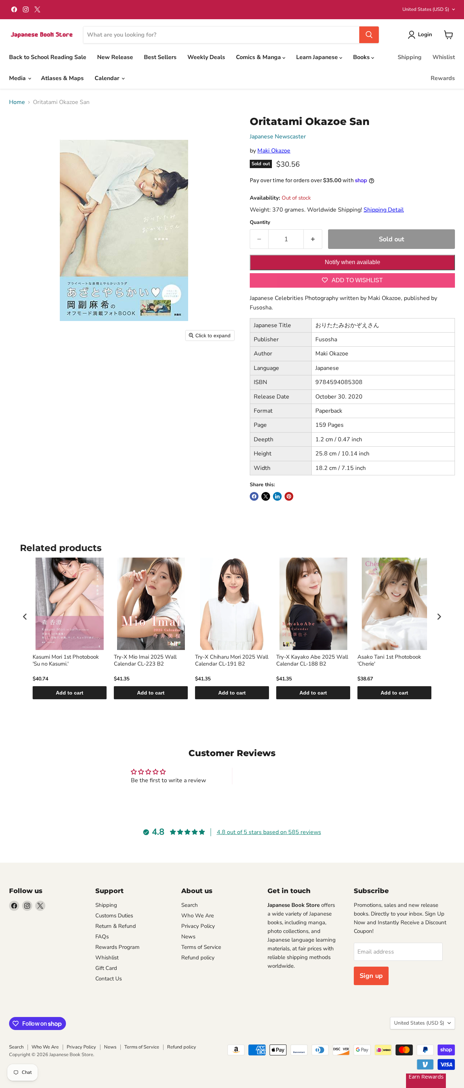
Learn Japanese (317, 57)
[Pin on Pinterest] (289, 496)
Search (189, 905)
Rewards (443, 78)
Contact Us (108, 978)
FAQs (102, 936)
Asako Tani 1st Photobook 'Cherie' (389, 661)
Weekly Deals (206, 57)
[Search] (369, 34)
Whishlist (107, 957)
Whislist (443, 57)
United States (425, 9)
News (188, 936)
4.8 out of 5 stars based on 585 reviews (269, 832)
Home (17, 102)
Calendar (108, 78)
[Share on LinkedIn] (277, 496)
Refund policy (198, 957)
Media (18, 78)
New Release (115, 57)
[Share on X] (265, 496)
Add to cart (69, 693)
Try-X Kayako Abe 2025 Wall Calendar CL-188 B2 (312, 661)
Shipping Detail (384, 210)
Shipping (410, 57)
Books (362, 57)
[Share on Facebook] (254, 496)
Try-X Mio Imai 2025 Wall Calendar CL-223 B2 (145, 661)
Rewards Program (117, 947)
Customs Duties (114, 915)
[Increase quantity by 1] (313, 239)
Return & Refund (115, 926)
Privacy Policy (198, 926)
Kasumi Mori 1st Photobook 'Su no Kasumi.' (66, 661)
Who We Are (197, 915)
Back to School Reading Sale (47, 57)
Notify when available (352, 262)
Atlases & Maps (62, 78)
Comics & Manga (259, 57)
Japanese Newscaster (278, 137)
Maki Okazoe (273, 151)
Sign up (371, 975)
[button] (421, 34)
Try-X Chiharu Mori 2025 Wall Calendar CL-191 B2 (231, 661)
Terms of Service (201, 947)
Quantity (260, 222)
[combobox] (221, 34)
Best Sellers (160, 57)
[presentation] (25, 616)
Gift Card (106, 968)
